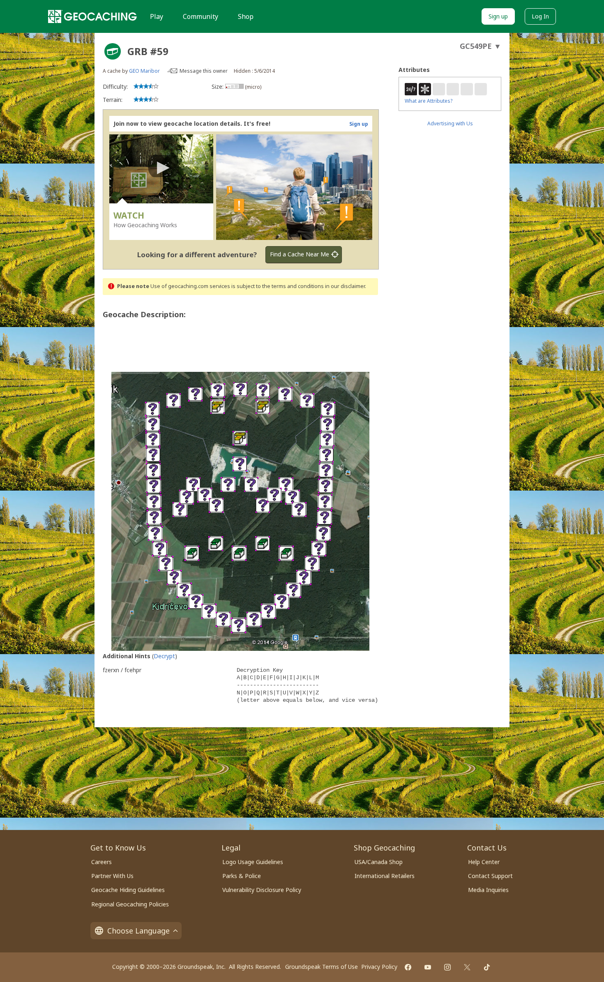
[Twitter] (467, 967)
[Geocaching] (92, 16)
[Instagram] (447, 967)
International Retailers (385, 876)
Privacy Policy (379, 966)
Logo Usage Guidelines (252, 862)
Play (156, 16)
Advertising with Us (450, 123)
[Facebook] (408, 967)
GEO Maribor (144, 70)
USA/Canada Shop (379, 862)
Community (200, 16)
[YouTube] (428, 967)
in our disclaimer (345, 286)
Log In (540, 16)
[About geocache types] (112, 51)
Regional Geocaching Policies (130, 904)
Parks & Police (241, 876)
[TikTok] (487, 967)
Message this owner (204, 70)
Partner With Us (112, 876)
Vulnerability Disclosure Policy (261, 890)
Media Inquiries (488, 890)
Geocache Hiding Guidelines (128, 890)
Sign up (498, 16)
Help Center (484, 862)
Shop (246, 16)
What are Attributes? (428, 100)
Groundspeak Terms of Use (321, 966)
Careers (101, 862)
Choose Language (138, 931)
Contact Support (490, 876)
